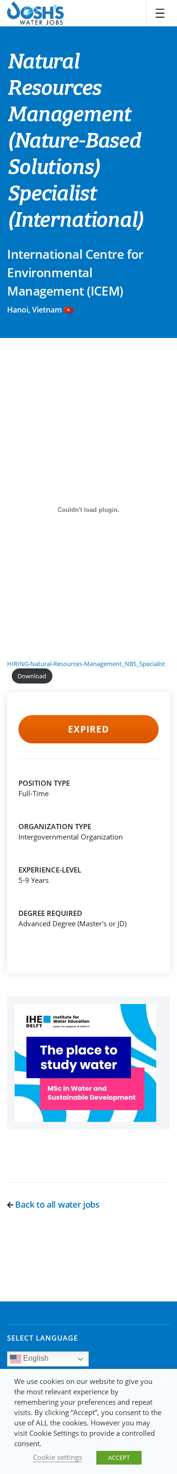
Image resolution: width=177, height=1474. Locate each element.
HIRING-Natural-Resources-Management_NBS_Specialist (86, 663)
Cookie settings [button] (57, 1457)
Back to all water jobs (56, 1204)
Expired (88, 729)
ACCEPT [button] (119, 1457)
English (35, 1359)
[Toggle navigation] (160, 13)
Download (31, 676)
